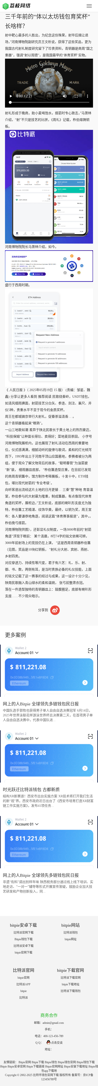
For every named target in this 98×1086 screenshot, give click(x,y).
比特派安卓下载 (24, 946)
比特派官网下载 (24, 932)
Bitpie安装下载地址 (76, 1066)
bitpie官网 (23, 977)
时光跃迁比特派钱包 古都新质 (31, 789)
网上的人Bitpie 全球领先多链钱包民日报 (41, 704)
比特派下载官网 (71, 977)
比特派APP (23, 984)
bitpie (23, 991)
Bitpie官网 (25, 1062)
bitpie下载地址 (70, 984)
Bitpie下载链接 (35, 1066)
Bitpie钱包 (51, 1062)
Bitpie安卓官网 (17, 1066)
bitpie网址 (71, 939)
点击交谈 (57, 1042)
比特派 (23, 997)
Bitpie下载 (38, 1062)
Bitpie (3, 1066)
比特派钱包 (71, 932)
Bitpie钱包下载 (24, 939)
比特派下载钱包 (71, 991)
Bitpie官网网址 (54, 1066)
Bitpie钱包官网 (67, 1062)
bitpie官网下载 (23, 952)
